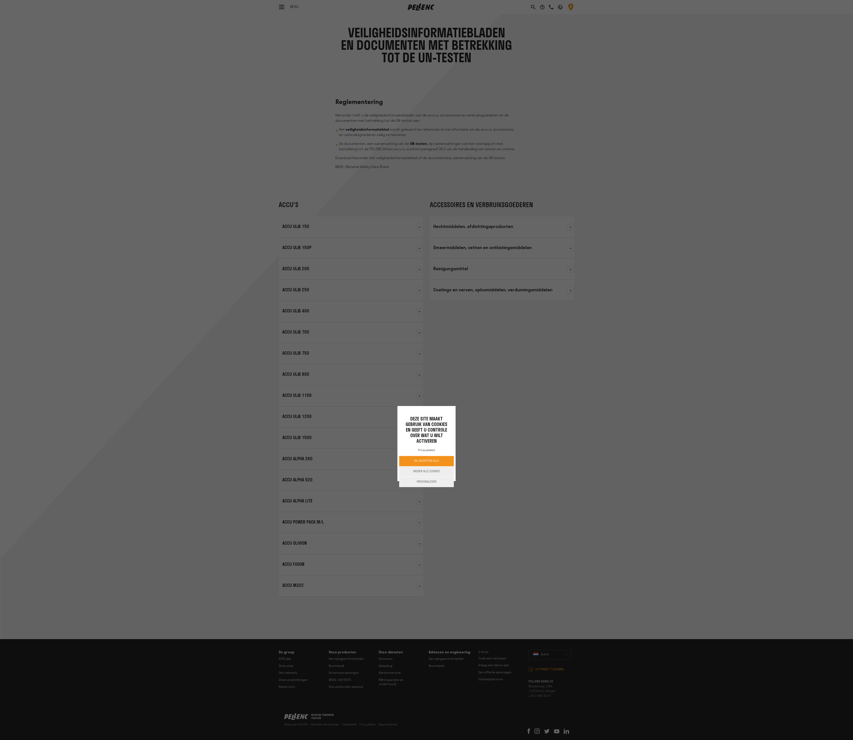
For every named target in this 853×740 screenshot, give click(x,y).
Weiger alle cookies (426, 471)
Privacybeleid (426, 450)
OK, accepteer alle (426, 461)
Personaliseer (426, 482)
